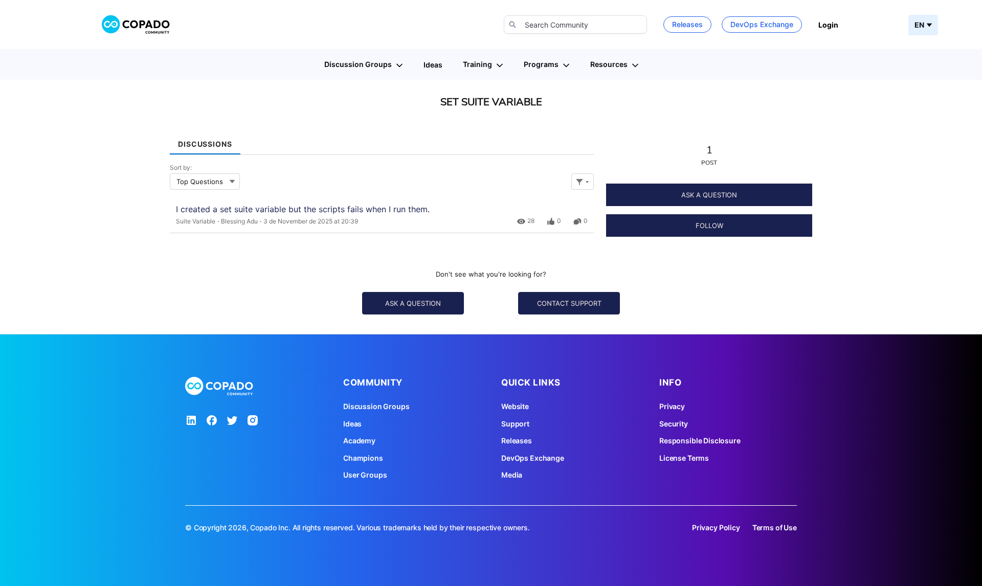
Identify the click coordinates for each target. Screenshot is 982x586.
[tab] (205, 140)
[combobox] (575, 24)
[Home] (136, 24)
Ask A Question (709, 195)
